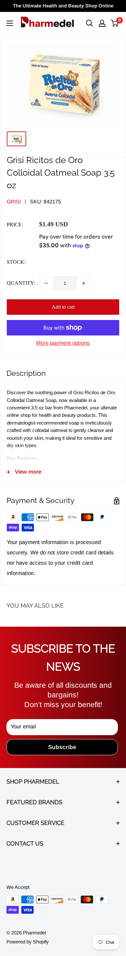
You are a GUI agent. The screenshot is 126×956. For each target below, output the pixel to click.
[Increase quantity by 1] (83, 283)
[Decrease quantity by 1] (46, 283)
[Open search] (89, 23)
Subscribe (62, 747)
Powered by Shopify (27, 941)
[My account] (102, 23)
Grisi (14, 201)
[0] (114, 23)
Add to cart (63, 307)
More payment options (63, 343)
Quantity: (21, 283)
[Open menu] (9, 23)
